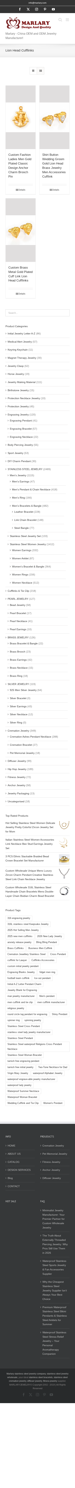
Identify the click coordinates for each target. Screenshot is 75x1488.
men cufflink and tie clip (20, 1002)
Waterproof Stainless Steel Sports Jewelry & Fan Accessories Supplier (54, 1267)
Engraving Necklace (21, 436)
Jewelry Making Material (21, 382)
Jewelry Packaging (18, 793)
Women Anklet (20, 558)
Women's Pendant (52, 1103)
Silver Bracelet (18, 698)
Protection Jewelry (18, 406)
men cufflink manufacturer (51, 1002)
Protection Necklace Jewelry (24, 398)
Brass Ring (16, 675)
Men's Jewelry (18, 475)
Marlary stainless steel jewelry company (26, 1373)
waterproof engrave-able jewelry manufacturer (31, 1079)
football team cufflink (18, 978)
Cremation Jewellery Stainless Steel (26, 954)
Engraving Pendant (21, 420)
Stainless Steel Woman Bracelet (24, 1055)
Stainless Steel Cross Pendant (23, 1026)
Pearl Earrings (18, 629)
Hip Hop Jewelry (17, 769)
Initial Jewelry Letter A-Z (21, 333)
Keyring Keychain (18, 349)
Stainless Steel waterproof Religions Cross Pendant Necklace (34, 1046)
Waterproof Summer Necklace (23, 1091)
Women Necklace (22, 582)
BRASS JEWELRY (18, 637)
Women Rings (20, 574)
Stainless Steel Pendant (20, 1038)
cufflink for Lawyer (17, 960)
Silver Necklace (18, 714)
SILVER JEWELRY (18, 684)
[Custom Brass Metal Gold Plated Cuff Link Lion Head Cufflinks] (20, 230)
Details (21, 190)
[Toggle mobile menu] (68, 20)
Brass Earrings (18, 659)
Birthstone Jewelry (18, 390)
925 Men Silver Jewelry (23, 690)
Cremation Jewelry (18, 730)
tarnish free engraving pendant (23, 1061)
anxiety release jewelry (19, 942)
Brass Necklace (19, 667)
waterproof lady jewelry (19, 1085)
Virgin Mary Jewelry (17, 1073)
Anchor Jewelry (16, 785)
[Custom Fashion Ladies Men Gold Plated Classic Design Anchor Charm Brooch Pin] (20, 117)
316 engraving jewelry (18, 918)
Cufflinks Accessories (42, 960)
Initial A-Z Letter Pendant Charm (24, 984)
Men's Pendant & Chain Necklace (31, 489)
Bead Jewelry (17, 605)
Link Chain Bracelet (25, 519)
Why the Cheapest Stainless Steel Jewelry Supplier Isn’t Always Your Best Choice (54, 1290)
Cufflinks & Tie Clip (18, 590)
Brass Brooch (17, 651)
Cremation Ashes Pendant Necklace (30, 736)
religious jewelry (15, 1008)
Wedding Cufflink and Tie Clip (23, 1103)
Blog (10, 1178)
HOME (11, 1145)
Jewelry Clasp (16, 366)
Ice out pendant (42, 978)
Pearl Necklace (18, 621)
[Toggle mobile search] (60, 20)
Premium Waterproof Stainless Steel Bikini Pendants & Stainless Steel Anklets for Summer (54, 1316)
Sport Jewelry (15, 453)
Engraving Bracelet (21, 428)
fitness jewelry (50, 1381)
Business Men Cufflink (40, 948)
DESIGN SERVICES (19, 1169)
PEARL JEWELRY (18, 598)
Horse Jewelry (16, 373)
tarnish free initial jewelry (20, 1067)
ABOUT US (14, 1153)
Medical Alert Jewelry (20, 341)
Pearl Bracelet (18, 613)
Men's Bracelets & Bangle (27, 505)
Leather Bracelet (23, 511)
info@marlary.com (37, 3)
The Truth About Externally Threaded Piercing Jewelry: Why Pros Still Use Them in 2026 (55, 1244)
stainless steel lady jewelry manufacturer (28, 1032)
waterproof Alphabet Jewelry (47, 1073)
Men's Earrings (20, 481)
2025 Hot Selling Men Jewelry (23, 930)
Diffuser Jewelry (17, 761)
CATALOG (13, 1161)
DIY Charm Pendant (19, 461)
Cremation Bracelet (21, 744)
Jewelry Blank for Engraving (22, 990)
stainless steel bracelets (41, 1377)
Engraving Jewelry (18, 414)
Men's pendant (47, 996)
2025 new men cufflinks (19, 936)
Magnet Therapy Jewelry (22, 357)
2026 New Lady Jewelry (49, 936)
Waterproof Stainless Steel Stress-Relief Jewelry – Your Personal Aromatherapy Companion (54, 1343)
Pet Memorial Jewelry (22, 753)
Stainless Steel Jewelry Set (25, 536)
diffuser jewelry (34, 1381)
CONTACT (14, 1186)
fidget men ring (47, 972)
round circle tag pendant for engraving (27, 1014)
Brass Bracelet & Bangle (24, 643)
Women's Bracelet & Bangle (28, 566)
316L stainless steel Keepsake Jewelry (28, 924)
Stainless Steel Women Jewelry (28, 544)
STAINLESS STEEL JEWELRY (25, 469)
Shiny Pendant (59, 1014)
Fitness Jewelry (16, 777)
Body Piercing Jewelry (20, 444)
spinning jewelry (32, 1020)
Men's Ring (18, 497)
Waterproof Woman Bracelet (22, 1097)
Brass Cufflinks (15, 948)
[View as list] (40, 70)
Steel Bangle (21, 527)
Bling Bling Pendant (46, 942)
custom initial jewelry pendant (23, 966)
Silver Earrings (18, 706)
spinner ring (13, 1020)
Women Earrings (21, 550)
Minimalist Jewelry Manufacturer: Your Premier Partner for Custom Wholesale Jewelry (53, 1219)
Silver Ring (16, 722)
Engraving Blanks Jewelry (21, 972)
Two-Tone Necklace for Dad (52, 1067)
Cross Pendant (58, 954)
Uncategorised (16, 801)
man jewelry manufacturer (21, 996)
